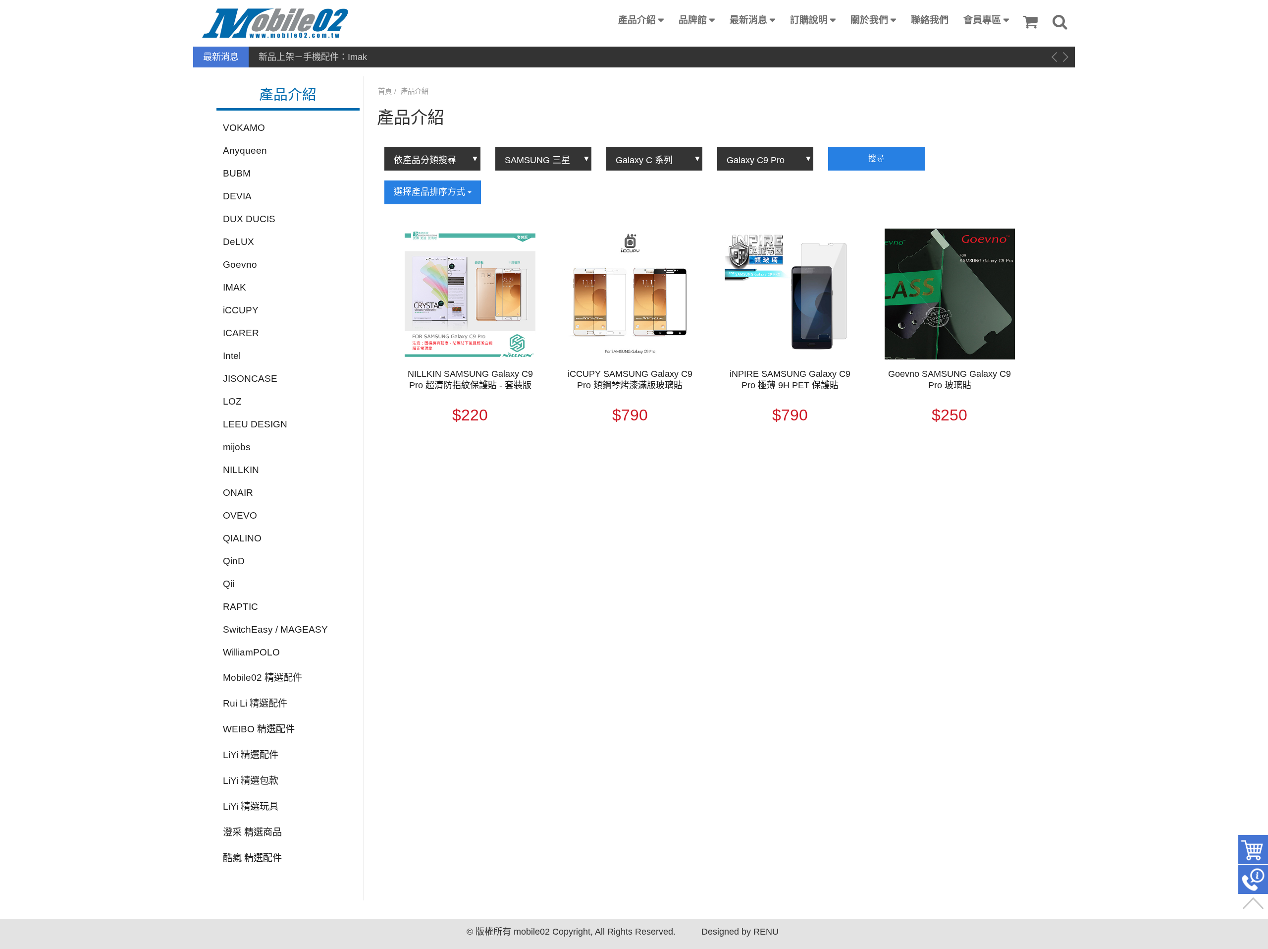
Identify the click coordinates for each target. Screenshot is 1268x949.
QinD (234, 561)
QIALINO (242, 538)
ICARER (241, 333)
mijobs (237, 447)
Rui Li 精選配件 (255, 703)
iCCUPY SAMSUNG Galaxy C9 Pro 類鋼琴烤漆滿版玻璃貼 (630, 379)
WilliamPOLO (251, 652)
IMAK (234, 287)
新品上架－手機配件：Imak (313, 57)
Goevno (240, 264)
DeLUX (238, 242)
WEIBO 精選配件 (259, 729)
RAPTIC (240, 606)
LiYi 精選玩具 (250, 806)
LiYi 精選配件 (250, 755)
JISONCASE (250, 378)
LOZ (232, 401)
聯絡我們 (930, 20)
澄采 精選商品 (252, 832)
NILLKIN (241, 470)
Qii (228, 584)
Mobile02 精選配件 (262, 677)
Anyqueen (245, 150)
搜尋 (876, 158)
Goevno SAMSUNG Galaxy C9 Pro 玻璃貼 (949, 379)
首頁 (385, 91)
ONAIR (238, 492)
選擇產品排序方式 (431, 192)
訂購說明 (809, 20)
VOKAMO (244, 127)
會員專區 (982, 20)
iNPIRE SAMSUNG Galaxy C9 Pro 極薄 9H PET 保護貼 (790, 379)
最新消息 (748, 20)
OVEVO (240, 515)
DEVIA (237, 196)
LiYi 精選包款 (250, 780)
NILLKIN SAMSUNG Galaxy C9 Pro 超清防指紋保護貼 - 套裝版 (470, 379)
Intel (232, 356)
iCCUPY (241, 310)
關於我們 (869, 20)
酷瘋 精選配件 (252, 858)
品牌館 (693, 20)
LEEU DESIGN (255, 424)
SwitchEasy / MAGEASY (275, 629)
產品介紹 (637, 20)
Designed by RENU (740, 932)
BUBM (237, 173)
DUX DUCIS (249, 219)
